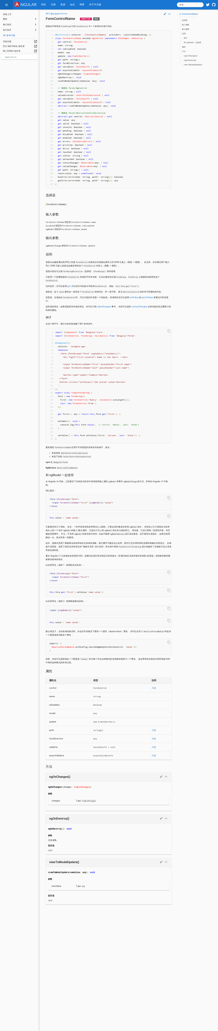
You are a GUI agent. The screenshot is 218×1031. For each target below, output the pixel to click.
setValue (133, 297)
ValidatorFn (100, 747)
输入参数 (185, 25)
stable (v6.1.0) (10, 57)
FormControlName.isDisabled (78, 225)
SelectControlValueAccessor (77, 456)
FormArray (133, 277)
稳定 (96, 19)
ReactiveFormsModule (67, 468)
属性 (184, 47)
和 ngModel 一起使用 (192, 42)
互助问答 (20, 41)
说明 (184, 34)
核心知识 (7, 24)
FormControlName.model (74, 229)
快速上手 (7, 14)
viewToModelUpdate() (193, 65)
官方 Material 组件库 (20, 46)
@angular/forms (59, 13)
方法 (184, 51)
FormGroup (66, 26)
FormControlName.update (81, 245)
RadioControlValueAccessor (74, 453)
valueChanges (104, 306)
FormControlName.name (83, 222)
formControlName (55, 222)
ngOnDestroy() (190, 60)
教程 (5, 19)
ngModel (50, 229)
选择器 (184, 20)
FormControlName (190, 14)
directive (85, 19)
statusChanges (139, 306)
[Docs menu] (6, 4)
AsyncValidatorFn (103, 755)
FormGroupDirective (73, 271)
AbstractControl (131, 292)
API (47, 13)
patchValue (147, 297)
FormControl (82, 26)
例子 (185, 38)
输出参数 (185, 29)
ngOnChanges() (190, 56)
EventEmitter (105, 722)
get (69, 286)
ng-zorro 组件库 (20, 51)
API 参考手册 (9, 35)
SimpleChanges (89, 801)
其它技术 (7, 30)
